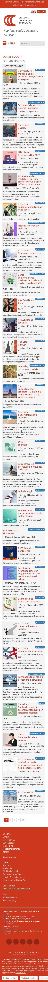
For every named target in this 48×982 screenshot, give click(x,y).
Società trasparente (11, 849)
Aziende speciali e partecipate (24, 5)
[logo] (18, 20)
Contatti (5, 837)
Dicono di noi (8, 846)
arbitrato (40, 124)
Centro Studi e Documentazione (16, 889)
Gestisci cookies (9, 857)
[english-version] (33, 11)
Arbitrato (6, 865)
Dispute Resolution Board (13, 877)
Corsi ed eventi (9, 886)
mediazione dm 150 (37, 173)
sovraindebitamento (36, 102)
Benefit (5, 852)
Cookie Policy (21, 973)
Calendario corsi (13, 61)
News (4, 894)
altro (41, 703)
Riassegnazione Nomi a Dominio (16, 880)
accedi (41, 12)
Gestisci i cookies (9, 978)
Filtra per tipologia (13, 66)
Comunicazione (9, 843)
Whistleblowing (9, 900)
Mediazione (7, 868)
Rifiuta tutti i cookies (28, 978)
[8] (23, 820)
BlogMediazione (9, 897)
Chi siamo (6, 834)
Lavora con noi (8, 840)
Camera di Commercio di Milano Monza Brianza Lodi (24, 2)
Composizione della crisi (13, 874)
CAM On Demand (10, 871)
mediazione (40, 69)
